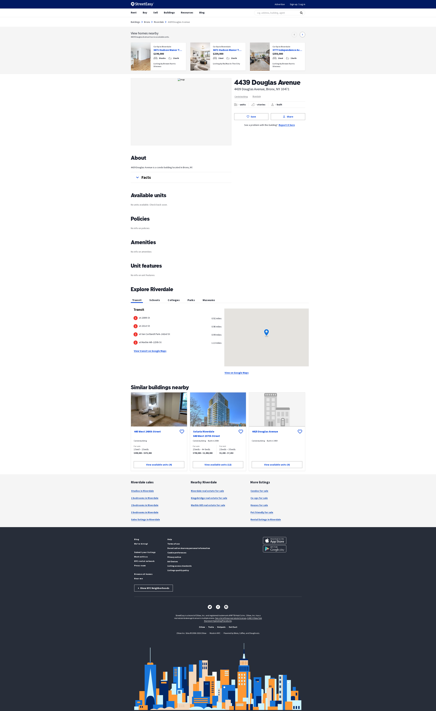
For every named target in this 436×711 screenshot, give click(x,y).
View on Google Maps (237, 372)
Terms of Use (173, 543)
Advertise (280, 4)
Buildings (169, 12)
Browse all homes (143, 574)
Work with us (141, 556)
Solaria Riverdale (203, 431)
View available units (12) (218, 464)
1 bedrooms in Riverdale (144, 498)
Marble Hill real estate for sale (208, 505)
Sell (155, 12)
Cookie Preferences (176, 552)
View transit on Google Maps (150, 350)
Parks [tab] (191, 300)
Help (169, 539)
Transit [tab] (137, 300)
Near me (138, 578)
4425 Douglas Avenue (265, 431)
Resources (187, 12)
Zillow (202, 627)
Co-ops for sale (259, 498)
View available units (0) (277, 464)
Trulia (211, 627)
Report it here (287, 125)
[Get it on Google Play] (274, 548)
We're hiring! (141, 543)
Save (253, 116)
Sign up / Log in (297, 4)
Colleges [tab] (174, 300)
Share (290, 116)
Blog (202, 12)
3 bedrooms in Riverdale (144, 512)
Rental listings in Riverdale (266, 519)
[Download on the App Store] (274, 540)
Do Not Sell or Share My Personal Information (188, 548)
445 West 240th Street (147, 431)
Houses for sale (259, 505)
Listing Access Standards (179, 566)
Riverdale (159, 21)
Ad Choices (172, 561)
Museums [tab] (209, 300)
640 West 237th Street (206, 436)
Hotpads (221, 627)
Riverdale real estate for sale (207, 490)
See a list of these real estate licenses (230, 618)
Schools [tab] (154, 300)
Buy (145, 12)
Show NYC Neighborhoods (153, 588)
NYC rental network (144, 561)
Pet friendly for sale (262, 512)
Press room (140, 565)
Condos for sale (259, 490)
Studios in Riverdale (142, 490)
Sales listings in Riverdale (145, 519)
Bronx (147, 21)
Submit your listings (145, 552)
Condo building (241, 96)
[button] (181, 177)
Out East (233, 627)
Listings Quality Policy (178, 570)
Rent (134, 12)
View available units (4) (159, 464)
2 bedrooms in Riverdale (144, 505)
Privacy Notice (174, 557)
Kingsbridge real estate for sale (209, 498)
